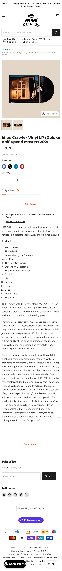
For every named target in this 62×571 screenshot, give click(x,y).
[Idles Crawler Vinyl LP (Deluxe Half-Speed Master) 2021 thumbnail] (7, 125)
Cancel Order (43, 561)
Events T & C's (40, 551)
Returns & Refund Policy (45, 557)
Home (5, 49)
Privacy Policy (8, 557)
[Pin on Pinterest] (22, 166)
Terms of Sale (24, 557)
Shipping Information (21, 551)
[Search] (56, 32)
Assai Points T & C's (39, 547)
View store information (15, 221)
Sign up (49, 476)
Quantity (6, 173)
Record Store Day (43, 554)
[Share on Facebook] (4, 166)
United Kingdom (29, 508)
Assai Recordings (18, 547)
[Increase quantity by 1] (29, 180)
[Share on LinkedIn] (16, 166)
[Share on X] (10, 166)
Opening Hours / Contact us (19, 554)
